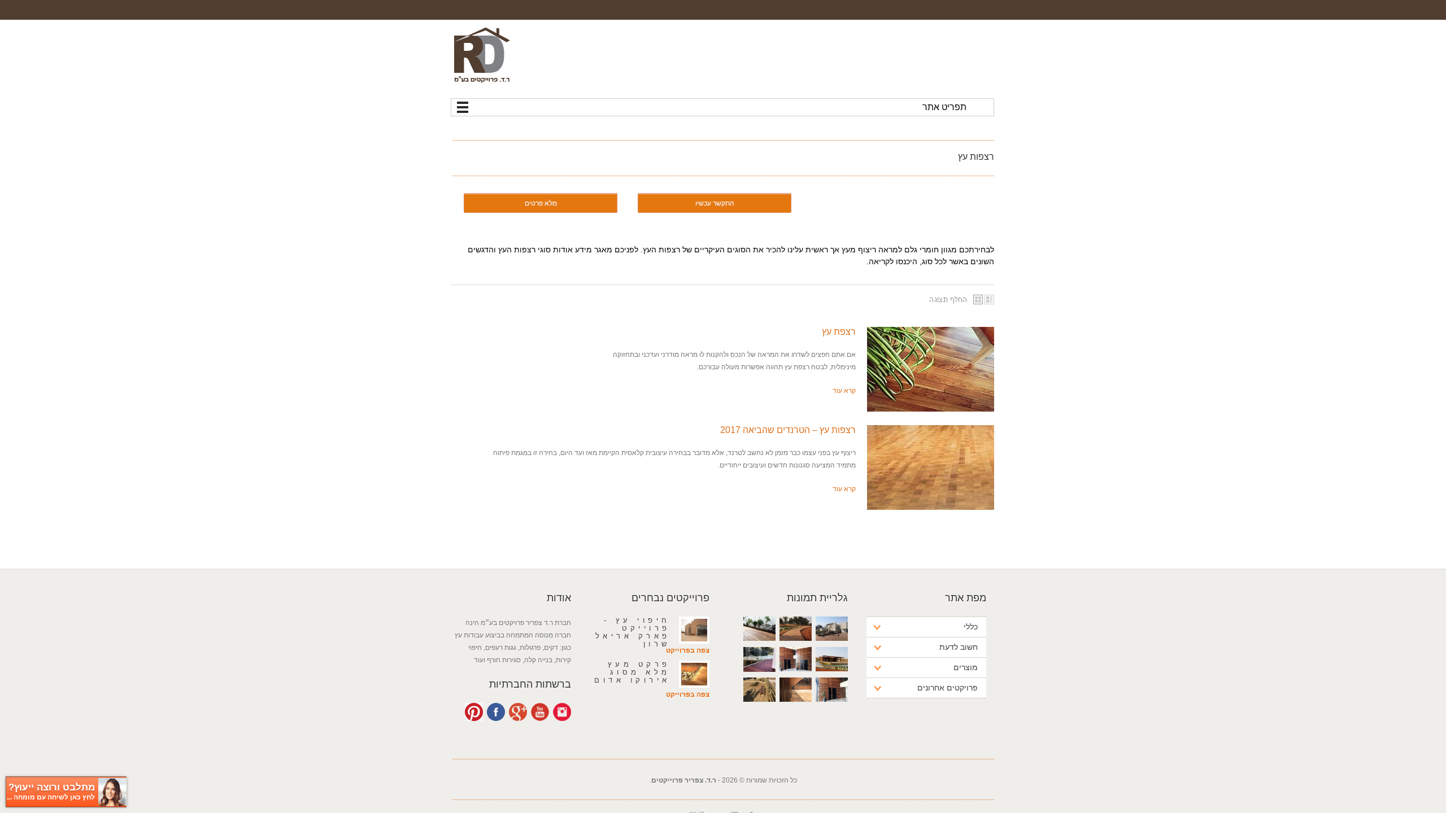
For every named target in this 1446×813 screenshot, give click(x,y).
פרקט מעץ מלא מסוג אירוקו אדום (632, 672)
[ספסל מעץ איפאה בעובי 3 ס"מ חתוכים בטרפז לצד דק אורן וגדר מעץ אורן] (759, 710)
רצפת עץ (839, 331)
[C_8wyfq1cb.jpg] (930, 369)
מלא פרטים (541, 203)
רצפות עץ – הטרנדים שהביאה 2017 (788, 430)
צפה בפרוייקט (687, 650)
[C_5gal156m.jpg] (930, 467)
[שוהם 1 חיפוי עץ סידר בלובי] (832, 710)
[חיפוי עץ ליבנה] (795, 710)
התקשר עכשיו (714, 203)
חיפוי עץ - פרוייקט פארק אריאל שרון (632, 632)
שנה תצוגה (957, 299)
